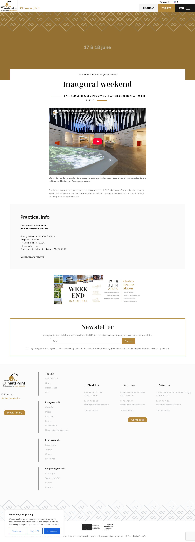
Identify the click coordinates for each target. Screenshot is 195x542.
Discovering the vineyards (56, 430)
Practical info (51, 425)
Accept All (52, 531)
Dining (48, 412)
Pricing (48, 421)
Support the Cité (52, 478)
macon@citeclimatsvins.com (168, 405)
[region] (34, 523)
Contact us (137, 419)
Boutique (49, 416)
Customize (17, 531)
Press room (50, 445)
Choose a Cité (29, 8)
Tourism (48, 449)
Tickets (166, 8)
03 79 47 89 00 (91, 401)
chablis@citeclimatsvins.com (96, 405)
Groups (48, 454)
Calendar (148, 8)
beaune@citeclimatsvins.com (133, 405)
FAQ (47, 392)
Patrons (48, 483)
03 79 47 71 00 (163, 401)
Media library (14, 412)
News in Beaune (91, 74)
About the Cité (51, 378)
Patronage (50, 473)
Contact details (91, 411)
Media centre (51, 388)
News (81, 74)
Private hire (50, 459)
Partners (49, 487)
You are (163, 2)
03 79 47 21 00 (126, 401)
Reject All (35, 531)
